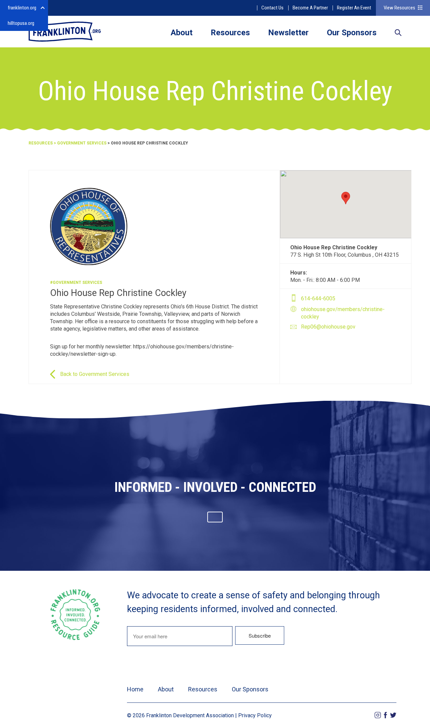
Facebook (385, 715)
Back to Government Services (94, 374)
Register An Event (354, 8)
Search (398, 33)
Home (135, 689)
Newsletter (288, 32)
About (181, 32)
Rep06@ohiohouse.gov (328, 327)
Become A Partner (310, 8)
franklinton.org (22, 8)
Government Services (81, 143)
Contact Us (272, 8)
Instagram (378, 715)
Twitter (393, 715)
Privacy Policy (255, 715)
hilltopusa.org (21, 23)
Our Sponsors (352, 32)
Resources (230, 32)
